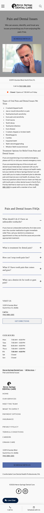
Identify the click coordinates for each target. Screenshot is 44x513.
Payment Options (12, 414)
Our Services (9, 399)
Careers (7, 437)
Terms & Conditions (13, 432)
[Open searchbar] (40, 6)
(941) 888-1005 (25, 86)
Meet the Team (10, 404)
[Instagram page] (25, 491)
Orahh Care (9, 442)
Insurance (8, 419)
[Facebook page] (18, 491)
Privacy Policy (10, 427)
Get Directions (22, 321)
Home (5, 394)
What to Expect (11, 409)
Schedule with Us (22, 39)
